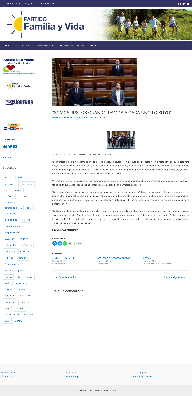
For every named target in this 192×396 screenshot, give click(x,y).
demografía (11, 219)
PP (29, 295)
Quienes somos (12, 3)
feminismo (23, 258)
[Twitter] (183, 3)
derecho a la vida (14, 226)
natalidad (9, 295)
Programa (29, 3)
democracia (10, 213)
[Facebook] (179, 3)
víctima (18, 320)
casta (7, 190)
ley (18, 276)
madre (8, 283)
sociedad (19, 308)
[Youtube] (188, 3)
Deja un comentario (62, 117)
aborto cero (10, 184)
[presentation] (15, 45)
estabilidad (11, 245)
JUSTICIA (147, 258)
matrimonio (21, 283)
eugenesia (10, 251)
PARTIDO (9, 45)
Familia (9, 257)
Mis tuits (7, 157)
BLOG (24, 45)
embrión (23, 238)
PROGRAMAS (66, 45)
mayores (9, 289)
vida (7, 321)
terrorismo (28, 314)
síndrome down (12, 314)
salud (7, 308)
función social (12, 264)
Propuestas (25, 302)
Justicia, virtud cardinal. (63, 258)
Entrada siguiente (174, 277)
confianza (9, 196)
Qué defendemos (47, 3)
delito (29, 208)
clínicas (18, 190)
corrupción (9, 202)
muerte (22, 289)
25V (6, 178)
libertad (29, 277)
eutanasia (24, 251)
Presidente (71, 372)
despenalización (12, 232)
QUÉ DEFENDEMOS (43, 45)
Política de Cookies (142, 376)
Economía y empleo (83, 117)
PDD (21, 296)
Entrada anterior (66, 277)
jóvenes (8, 277)
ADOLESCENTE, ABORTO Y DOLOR (113, 258)
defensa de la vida (13, 208)
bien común (26, 184)
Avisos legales (140, 372)
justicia (21, 270)
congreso (23, 196)
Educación (9, 239)
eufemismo (27, 245)
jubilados (9, 270)
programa (10, 302)
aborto (18, 177)
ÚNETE (80, 45)
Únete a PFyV (73, 376)
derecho (26, 220)
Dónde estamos (8, 376)
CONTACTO (94, 45)
